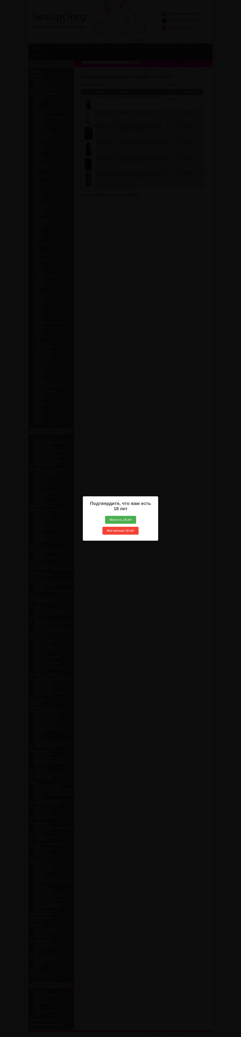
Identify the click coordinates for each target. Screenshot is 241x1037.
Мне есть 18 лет (121, 519)
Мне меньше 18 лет (120, 530)
